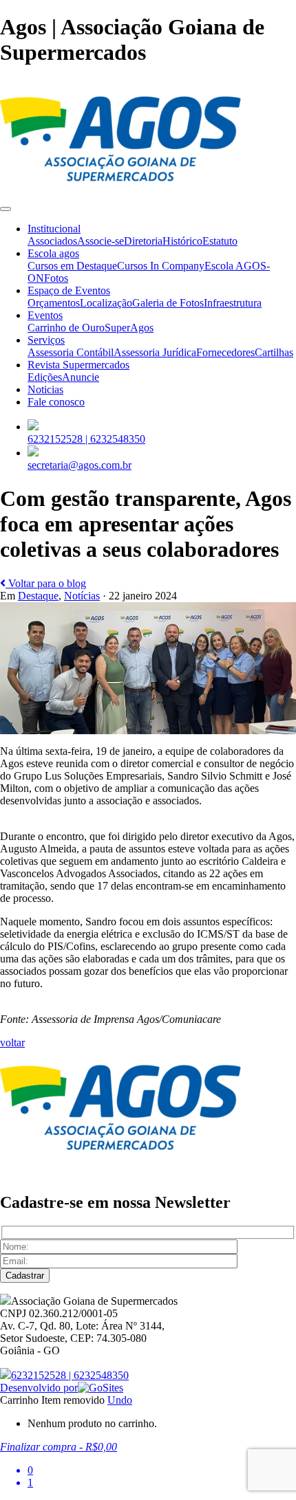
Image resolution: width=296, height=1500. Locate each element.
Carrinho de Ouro (66, 327)
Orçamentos (54, 303)
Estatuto (219, 241)
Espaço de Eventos (69, 290)
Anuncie (80, 377)
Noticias (45, 389)
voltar (12, 1042)
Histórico (182, 241)
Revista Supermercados (78, 365)
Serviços (46, 340)
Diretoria (143, 241)
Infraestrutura (233, 303)
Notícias (82, 596)
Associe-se (100, 241)
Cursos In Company (160, 266)
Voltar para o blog (46, 583)
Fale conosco (56, 402)
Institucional (54, 228)
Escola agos (53, 253)
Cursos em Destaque (72, 266)
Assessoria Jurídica (155, 352)
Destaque (38, 596)
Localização (106, 303)
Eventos (45, 315)
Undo (119, 1400)
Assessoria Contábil (71, 352)
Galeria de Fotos (168, 303)
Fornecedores (225, 352)
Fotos (56, 278)
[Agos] (120, 193)
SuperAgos (129, 327)
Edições (45, 377)
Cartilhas (274, 352)
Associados (52, 241)
